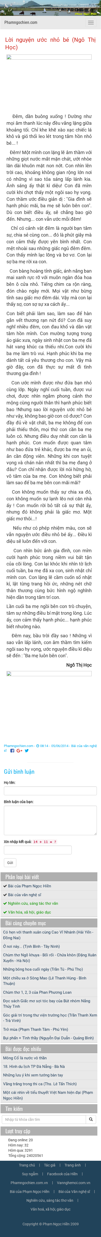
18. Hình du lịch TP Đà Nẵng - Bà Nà (34, 1066)
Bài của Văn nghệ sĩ (74, 1192)
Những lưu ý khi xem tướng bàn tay (33, 1075)
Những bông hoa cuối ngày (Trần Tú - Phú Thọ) (43, 969)
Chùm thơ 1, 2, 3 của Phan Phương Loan (37, 992)
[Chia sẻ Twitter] (27, 750)
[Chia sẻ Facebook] (12, 750)
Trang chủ (27, 1165)
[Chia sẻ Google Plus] (19, 750)
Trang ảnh (72, 1165)
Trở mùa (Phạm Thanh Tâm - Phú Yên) (35, 1029)
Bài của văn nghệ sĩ (24, 895)
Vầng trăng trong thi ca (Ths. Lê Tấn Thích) (40, 1084)
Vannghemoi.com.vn (73, 1183)
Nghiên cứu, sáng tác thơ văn (33, 903)
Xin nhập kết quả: (30, 842)
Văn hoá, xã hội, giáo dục (50, 1209)
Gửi (10, 863)
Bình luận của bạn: (18, 802)
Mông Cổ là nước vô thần (25, 1058)
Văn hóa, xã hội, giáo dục (29, 912)
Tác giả (49, 1165)
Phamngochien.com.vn (29, 1183)
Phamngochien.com (20, 22)
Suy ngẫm (30, 1174)
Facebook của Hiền (62, 1174)
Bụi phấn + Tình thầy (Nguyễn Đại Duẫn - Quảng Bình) (48, 1038)
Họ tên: (9, 782)
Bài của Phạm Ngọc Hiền (29, 886)
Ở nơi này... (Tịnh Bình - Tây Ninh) (31, 946)
